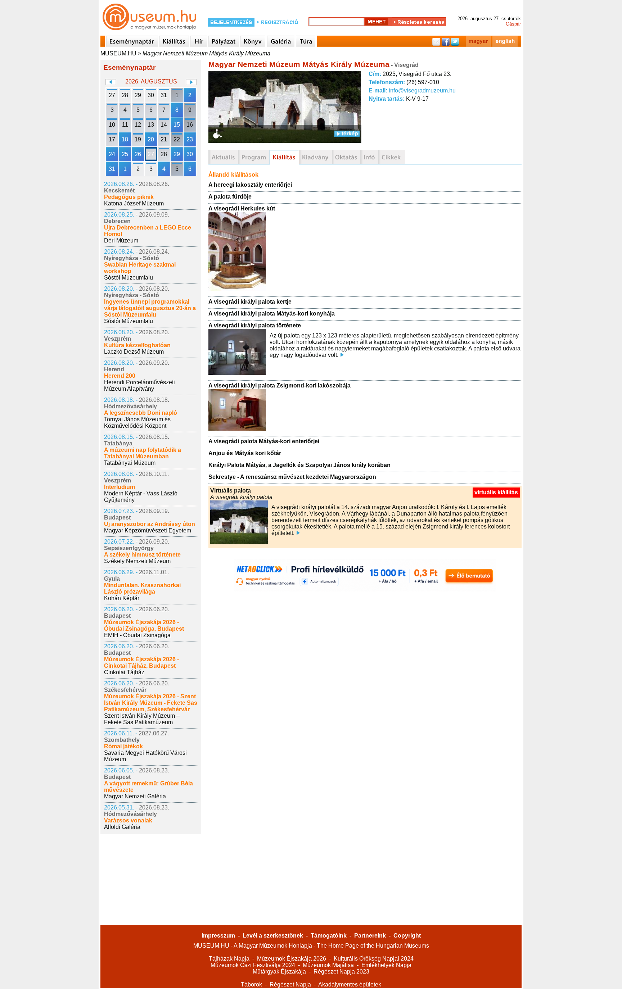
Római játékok (123, 746)
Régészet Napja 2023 (341, 971)
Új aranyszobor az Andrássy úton (149, 524)
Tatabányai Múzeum (130, 463)
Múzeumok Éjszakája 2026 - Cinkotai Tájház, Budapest (141, 662)
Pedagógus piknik (129, 197)
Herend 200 (119, 376)
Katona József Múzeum (134, 203)
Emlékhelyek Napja (386, 965)
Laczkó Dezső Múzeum (134, 352)
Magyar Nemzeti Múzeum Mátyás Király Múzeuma (206, 53)
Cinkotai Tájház (124, 672)
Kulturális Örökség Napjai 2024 (374, 959)
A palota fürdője (230, 197)
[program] (254, 157)
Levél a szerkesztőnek (273, 936)
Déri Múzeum (121, 240)
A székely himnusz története (142, 555)
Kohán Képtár (121, 598)
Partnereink (370, 936)
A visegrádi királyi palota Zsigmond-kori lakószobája (279, 385)
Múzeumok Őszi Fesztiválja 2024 (253, 965)
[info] (369, 157)
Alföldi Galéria (122, 827)
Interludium (119, 487)
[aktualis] (223, 157)
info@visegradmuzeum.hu (422, 90)
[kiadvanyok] (315, 157)
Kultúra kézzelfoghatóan (137, 345)
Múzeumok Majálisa (328, 965)
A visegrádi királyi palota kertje (250, 302)
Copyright (407, 936)
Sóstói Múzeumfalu (128, 278)
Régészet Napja (290, 984)
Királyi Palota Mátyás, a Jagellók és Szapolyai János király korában (299, 465)
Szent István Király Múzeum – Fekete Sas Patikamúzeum (142, 719)
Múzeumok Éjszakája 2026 (291, 959)
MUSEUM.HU (118, 53)
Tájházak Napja (229, 959)
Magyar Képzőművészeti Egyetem (147, 530)
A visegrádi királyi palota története (254, 325)
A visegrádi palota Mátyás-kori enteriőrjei (263, 441)
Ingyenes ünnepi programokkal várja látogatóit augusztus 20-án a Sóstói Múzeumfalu (150, 308)
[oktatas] (346, 157)
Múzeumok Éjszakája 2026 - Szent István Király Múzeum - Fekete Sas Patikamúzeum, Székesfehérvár (150, 702)
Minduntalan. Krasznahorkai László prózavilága (142, 588)
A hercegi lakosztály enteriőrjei (250, 185)
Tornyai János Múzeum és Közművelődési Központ (137, 422)
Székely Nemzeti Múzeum (137, 561)
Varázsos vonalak (128, 820)
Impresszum (218, 936)
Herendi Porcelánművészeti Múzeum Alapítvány (139, 385)
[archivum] (391, 157)
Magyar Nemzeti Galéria (135, 796)
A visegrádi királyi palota (241, 497)
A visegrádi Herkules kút (241, 208)
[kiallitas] (284, 157)
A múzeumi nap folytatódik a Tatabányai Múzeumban (142, 453)
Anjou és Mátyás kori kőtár (244, 453)
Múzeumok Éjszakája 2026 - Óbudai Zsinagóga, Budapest (144, 625)
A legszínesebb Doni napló (140, 413)
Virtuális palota (230, 490)
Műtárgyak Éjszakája (279, 971)
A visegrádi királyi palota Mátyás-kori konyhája (271, 313)
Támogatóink (329, 936)
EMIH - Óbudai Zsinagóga (137, 635)
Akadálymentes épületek (349, 984)
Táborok (251, 984)
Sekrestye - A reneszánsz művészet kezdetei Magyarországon (292, 477)
